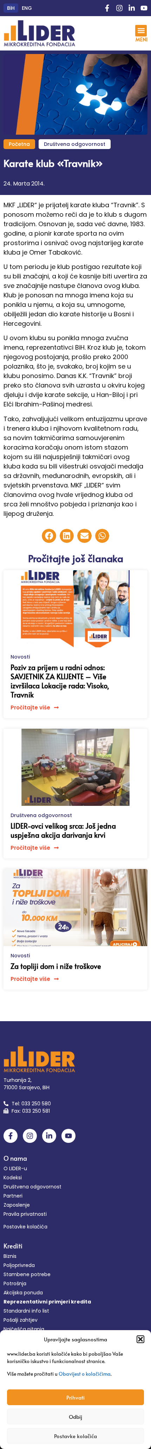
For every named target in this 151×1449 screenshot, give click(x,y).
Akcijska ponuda (23, 1292)
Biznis (10, 1256)
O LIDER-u (15, 1168)
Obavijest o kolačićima (85, 1373)
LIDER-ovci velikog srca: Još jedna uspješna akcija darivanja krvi (63, 830)
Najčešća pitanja (24, 1329)
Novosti (20, 656)
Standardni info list (26, 1310)
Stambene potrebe (27, 1274)
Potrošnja (15, 1283)
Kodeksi (13, 1177)
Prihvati (75, 1397)
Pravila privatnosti (25, 1214)
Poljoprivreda (19, 1265)
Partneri (13, 1195)
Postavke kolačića (75, 1436)
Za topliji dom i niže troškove (56, 966)
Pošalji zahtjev (21, 1319)
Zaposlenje (17, 1204)
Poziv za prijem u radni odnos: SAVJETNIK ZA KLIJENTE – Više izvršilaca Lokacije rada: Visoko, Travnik (60, 681)
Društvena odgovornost (74, 144)
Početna (19, 144)
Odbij (75, 1416)
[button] (140, 1339)
